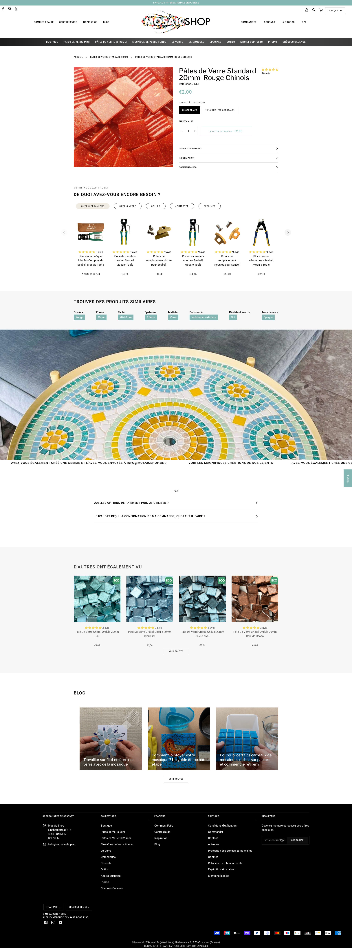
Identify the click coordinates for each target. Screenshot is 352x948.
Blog (106, 22)
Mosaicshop (52, 914)
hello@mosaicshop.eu (61, 844)
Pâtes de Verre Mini (113, 832)
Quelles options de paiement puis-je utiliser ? (131, 503)
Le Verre (106, 850)
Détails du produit (190, 148)
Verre (173, 317)
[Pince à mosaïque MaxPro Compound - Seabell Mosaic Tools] (91, 232)
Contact (269, 22)
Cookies (213, 857)
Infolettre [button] (268, 816)
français (334, 10)
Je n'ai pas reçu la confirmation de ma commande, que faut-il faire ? (149, 516)
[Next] (288, 232)
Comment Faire (44, 22)
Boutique (106, 825)
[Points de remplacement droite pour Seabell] (159, 232)
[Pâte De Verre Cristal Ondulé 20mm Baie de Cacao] (255, 599)
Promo (105, 882)
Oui (233, 317)
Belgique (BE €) (78, 907)
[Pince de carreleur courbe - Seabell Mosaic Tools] (193, 232)
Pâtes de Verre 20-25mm (116, 838)
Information (187, 158)
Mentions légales (218, 875)
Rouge (79, 317)
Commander (249, 22)
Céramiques (108, 857)
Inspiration (90, 22)
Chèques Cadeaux (112, 888)
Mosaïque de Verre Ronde (117, 844)
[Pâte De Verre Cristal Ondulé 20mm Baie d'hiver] (202, 599)
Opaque (268, 317)
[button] (270, 69)
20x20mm (126, 317)
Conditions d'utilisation (222, 825)
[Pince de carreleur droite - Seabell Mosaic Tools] (125, 232)
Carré (101, 317)
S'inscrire (297, 840)
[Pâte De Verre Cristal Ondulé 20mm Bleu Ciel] (149, 599)
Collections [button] (108, 816)
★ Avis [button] (347, 478)
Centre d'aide (68, 22)
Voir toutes (176, 651)
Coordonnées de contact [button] (58, 816)
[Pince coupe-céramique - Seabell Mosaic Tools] (261, 232)
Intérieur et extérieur (203, 317)
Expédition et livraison (221, 869)
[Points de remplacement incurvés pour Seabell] (227, 232)
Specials (106, 863)
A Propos (289, 22)
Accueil (78, 57)
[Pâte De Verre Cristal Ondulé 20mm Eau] (97, 599)
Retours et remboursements (225, 863)
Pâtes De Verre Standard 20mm (109, 57)
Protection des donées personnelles (230, 850)
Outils (104, 869)
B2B (304, 22)
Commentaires (188, 167)
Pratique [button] (159, 816)
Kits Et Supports (111, 875)
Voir (134, 463)
